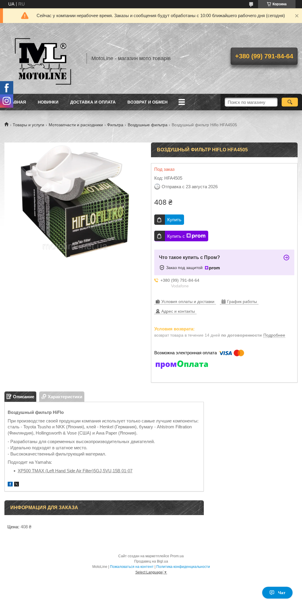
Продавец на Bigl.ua (151, 561)
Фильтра (115, 124)
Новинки (48, 102)
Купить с (176, 236)
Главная (16, 102)
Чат (281, 592)
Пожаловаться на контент (132, 567)
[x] (16, 484)
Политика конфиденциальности (183, 567)
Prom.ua (177, 556)
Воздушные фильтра (148, 124)
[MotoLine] (42, 58)
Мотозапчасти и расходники (76, 124)
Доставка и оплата (93, 102)
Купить (174, 219)
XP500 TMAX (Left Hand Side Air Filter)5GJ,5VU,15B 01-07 (75, 470)
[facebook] (10, 484)
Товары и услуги (28, 124)
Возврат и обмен (147, 102)
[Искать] (290, 102)
